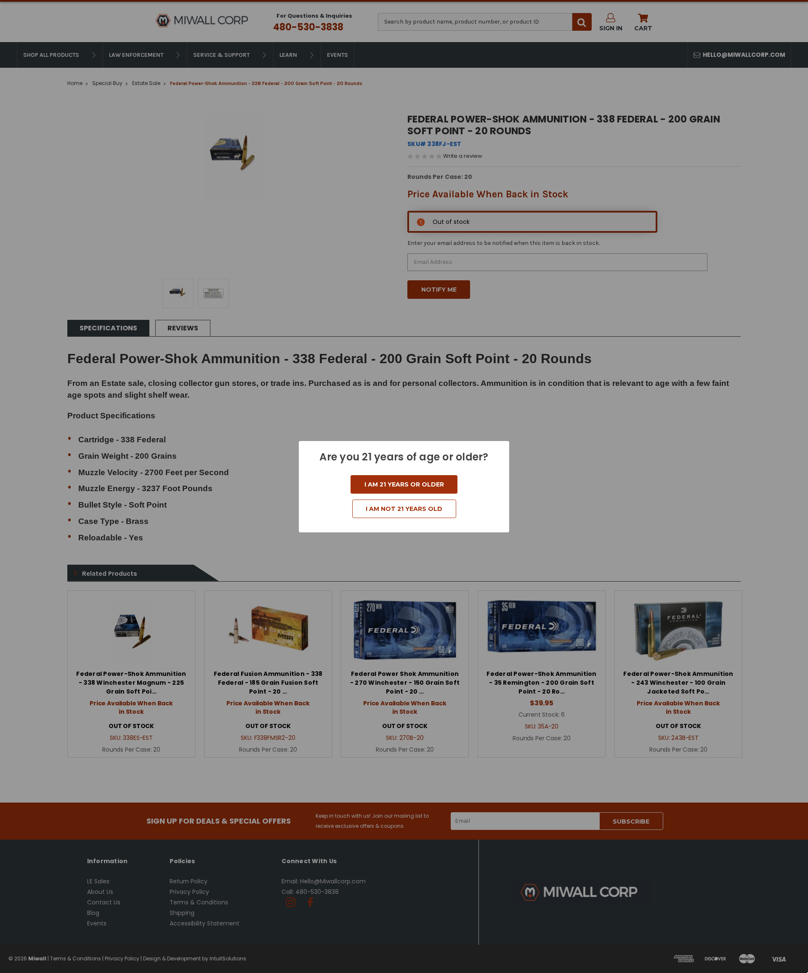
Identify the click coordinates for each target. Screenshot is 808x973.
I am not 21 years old (404, 509)
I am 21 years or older (404, 484)
